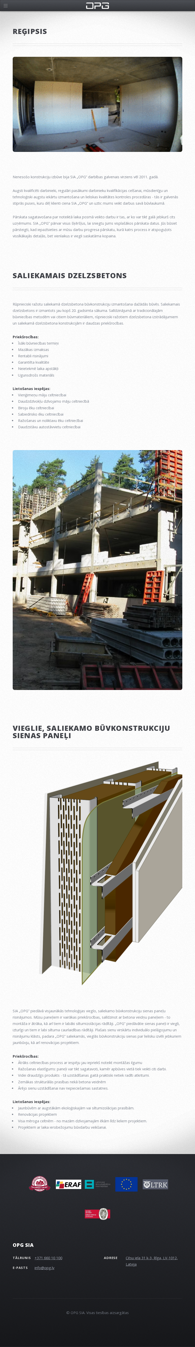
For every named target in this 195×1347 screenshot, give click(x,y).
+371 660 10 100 (48, 1257)
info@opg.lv (44, 1267)
